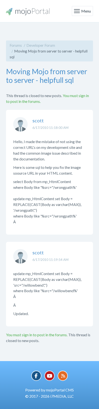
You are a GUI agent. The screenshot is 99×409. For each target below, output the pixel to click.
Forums (16, 45)
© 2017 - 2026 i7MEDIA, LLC (49, 396)
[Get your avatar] (20, 128)
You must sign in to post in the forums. (37, 334)
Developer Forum (40, 45)
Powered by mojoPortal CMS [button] (49, 390)
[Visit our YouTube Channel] (49, 376)
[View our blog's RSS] (63, 376)
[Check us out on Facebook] (36, 376)
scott (38, 120)
